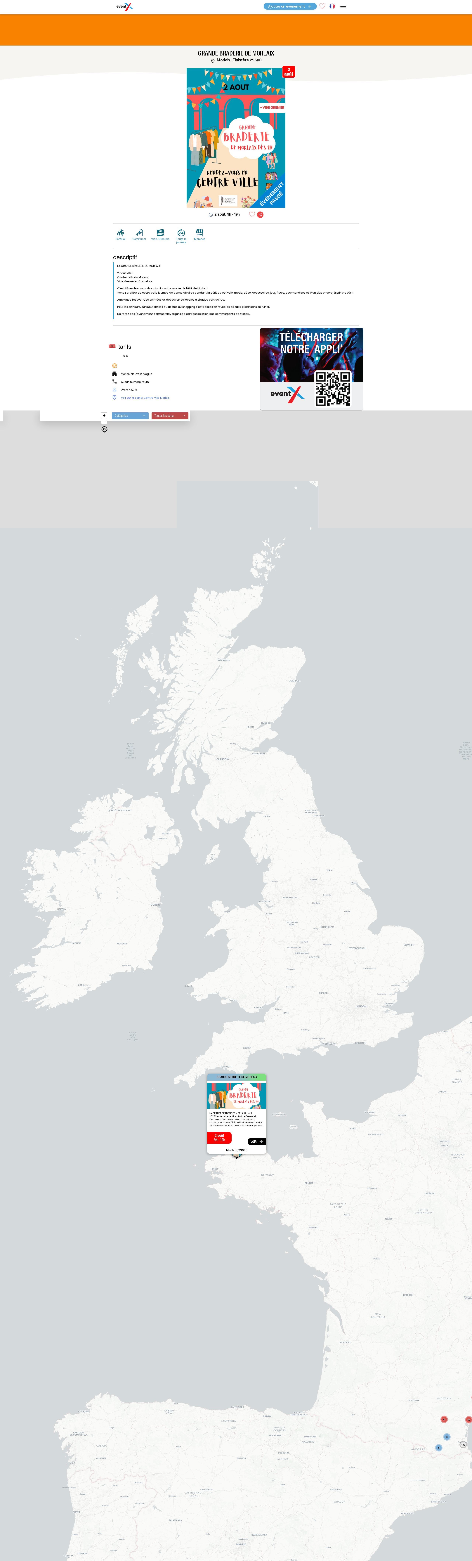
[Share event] (260, 215)
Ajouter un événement (286, 6)
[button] (447, 1437)
